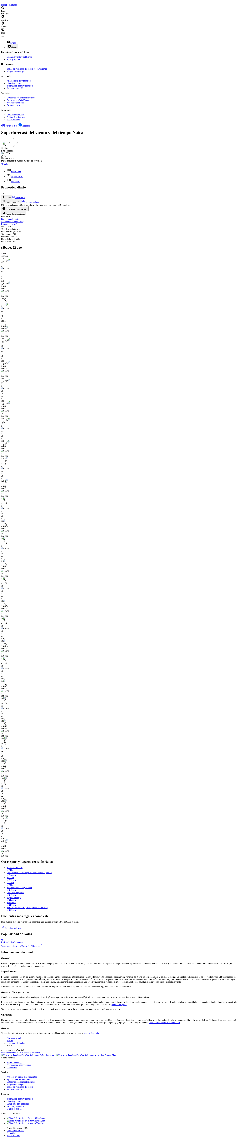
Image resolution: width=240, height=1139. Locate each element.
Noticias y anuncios (15, 103)
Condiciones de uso (15, 114)
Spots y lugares (13, 59)
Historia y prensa (14, 83)
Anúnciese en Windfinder (18, 100)
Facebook (26, 126)
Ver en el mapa (11, 126)
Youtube (40, 1123)
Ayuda (13, 43)
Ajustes (14, 47)
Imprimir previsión (13, 202)
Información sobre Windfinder (20, 86)
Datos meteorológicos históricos (21, 98)
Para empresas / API (15, 88)
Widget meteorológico (16, 71)
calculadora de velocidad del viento (164, 1022)
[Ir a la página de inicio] (1, 2)
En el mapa (7, 164)
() (12, 221)
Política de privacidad (16, 117)
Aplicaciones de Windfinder (19, 81)
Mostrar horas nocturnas (15, 214)
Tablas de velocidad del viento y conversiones (27, 69)
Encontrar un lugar (12, 928)
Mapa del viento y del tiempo (19, 57)
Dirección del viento (10, 219)
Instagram (40, 1121)
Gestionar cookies (14, 105)
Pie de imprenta (13, 119)
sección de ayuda (119, 1004)
